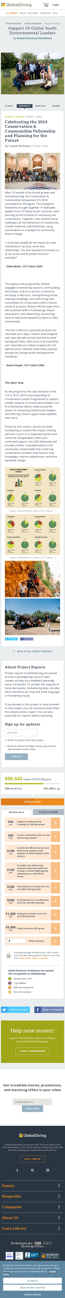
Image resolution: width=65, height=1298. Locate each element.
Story (9, 105)
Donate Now (32, 801)
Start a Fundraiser (32, 1051)
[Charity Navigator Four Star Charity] (10, 1256)
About (23, 13)
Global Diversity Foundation (34, 38)
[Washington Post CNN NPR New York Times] (32, 1245)
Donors (8, 1186)
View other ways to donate (34, 958)
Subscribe (32, 1108)
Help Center (32, 1159)
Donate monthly (48, 811)
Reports (24, 105)
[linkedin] (47, 1170)
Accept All (32, 1280)
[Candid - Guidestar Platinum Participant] (20, 1256)
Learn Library (14, 1229)
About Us (10, 1218)
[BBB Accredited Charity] (33, 1255)
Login (55, 4)
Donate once (16, 812)
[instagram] (32, 1170)
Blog (55, 13)
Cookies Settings (32, 1294)
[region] (32, 1279)
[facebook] (17, 1170)
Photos (40, 105)
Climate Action (13, 23)
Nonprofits (33, 13)
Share (56, 105)
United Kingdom (33, 23)
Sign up (16, 756)
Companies (45, 13)
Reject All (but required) (32, 1287)
